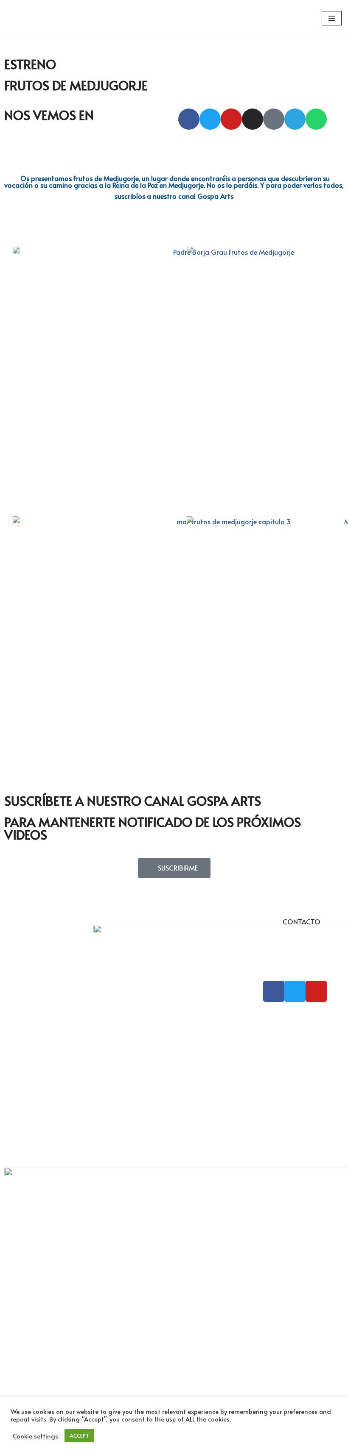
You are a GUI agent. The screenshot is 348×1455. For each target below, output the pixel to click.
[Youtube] (231, 119)
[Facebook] (188, 119)
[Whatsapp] (316, 119)
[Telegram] (295, 119)
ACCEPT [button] (79, 1435)
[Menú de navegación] (332, 18)
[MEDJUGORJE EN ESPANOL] (31, 18)
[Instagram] (252, 119)
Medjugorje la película (300, 1049)
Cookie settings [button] (35, 1436)
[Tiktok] (273, 119)
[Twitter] (210, 119)
